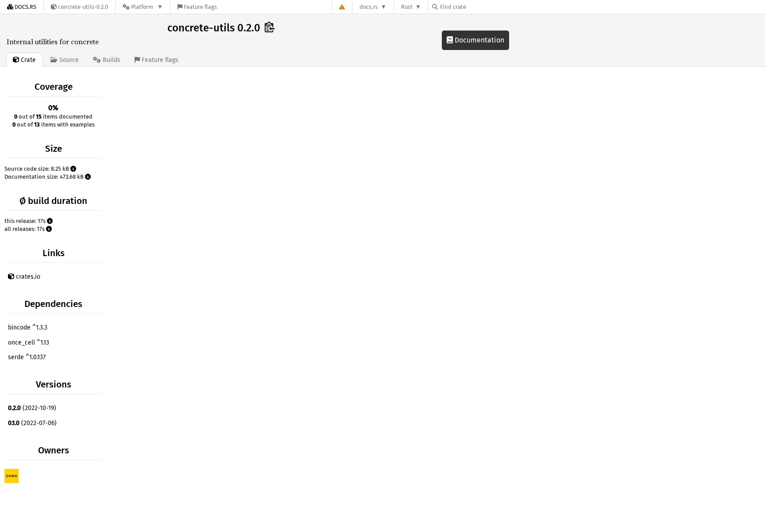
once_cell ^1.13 (28, 342)
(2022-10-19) (32, 408)
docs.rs (368, 7)
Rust (407, 7)
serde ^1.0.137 (27, 357)
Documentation (478, 40)
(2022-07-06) (32, 423)
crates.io (27, 276)
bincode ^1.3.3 (27, 327)
